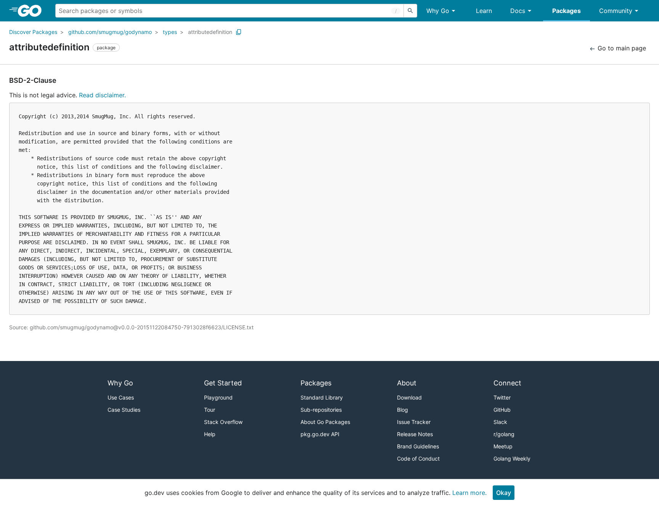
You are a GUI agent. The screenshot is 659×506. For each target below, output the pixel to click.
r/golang (503, 434)
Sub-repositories (321, 409)
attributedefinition (210, 32)
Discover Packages (33, 32)
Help (209, 434)
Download (409, 397)
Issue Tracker (414, 422)
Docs (517, 11)
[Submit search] (410, 11)
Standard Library (322, 397)
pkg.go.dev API (320, 434)
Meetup (503, 446)
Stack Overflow (223, 422)
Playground (218, 397)
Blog (402, 409)
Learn (484, 11)
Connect (507, 383)
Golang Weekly (511, 458)
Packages (566, 11)
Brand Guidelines (418, 446)
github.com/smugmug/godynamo (110, 32)
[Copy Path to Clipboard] (238, 32)
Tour (209, 409)
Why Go (437, 11)
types (170, 32)
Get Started (223, 383)
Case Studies (124, 409)
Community (615, 11)
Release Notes (415, 434)
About (406, 383)
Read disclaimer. (102, 95)
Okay (503, 492)
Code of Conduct (418, 458)
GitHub (502, 409)
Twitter (502, 397)
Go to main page (621, 48)
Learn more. (469, 492)
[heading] (32, 11)
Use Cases (121, 397)
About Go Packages (325, 422)
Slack (500, 422)
